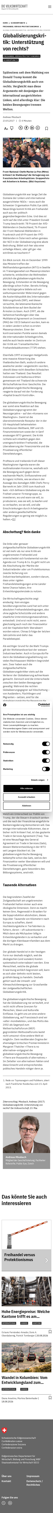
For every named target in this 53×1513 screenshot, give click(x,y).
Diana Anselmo (9, 1398)
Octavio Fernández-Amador (15, 1332)
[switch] (46, 752)
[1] (13, 519)
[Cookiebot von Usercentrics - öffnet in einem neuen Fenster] (38, 705)
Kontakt (7, 1481)
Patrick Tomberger (25, 1335)
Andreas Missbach (12, 117)
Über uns (6, 1476)
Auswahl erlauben (26, 797)
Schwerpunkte (18, 23)
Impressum (32, 1476)
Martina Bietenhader (27, 1398)
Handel (24, 1323)
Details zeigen (38, 780)
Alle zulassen (26, 788)
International (8, 1323)
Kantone (37, 1323)
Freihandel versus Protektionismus (21, 27)
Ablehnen (26, 806)
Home (5, 23)
